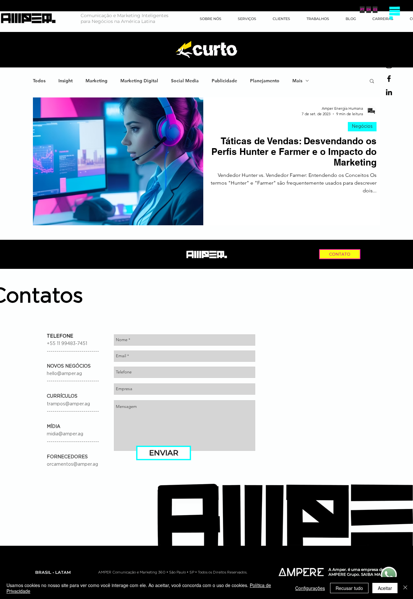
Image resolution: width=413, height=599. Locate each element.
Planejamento (264, 81)
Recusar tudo (349, 588)
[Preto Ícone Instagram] (389, 65)
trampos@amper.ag (68, 404)
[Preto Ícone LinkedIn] (389, 92)
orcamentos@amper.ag (72, 464)
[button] (394, 12)
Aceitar (385, 588)
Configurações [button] (310, 588)
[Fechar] (405, 588)
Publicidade (224, 81)
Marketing (96, 81)
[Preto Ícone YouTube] (389, 51)
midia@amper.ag (65, 434)
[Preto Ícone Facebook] (389, 78)
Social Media (185, 81)
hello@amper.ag (64, 373)
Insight (65, 81)
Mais (297, 81)
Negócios (362, 126)
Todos (39, 81)
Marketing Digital (139, 81)
